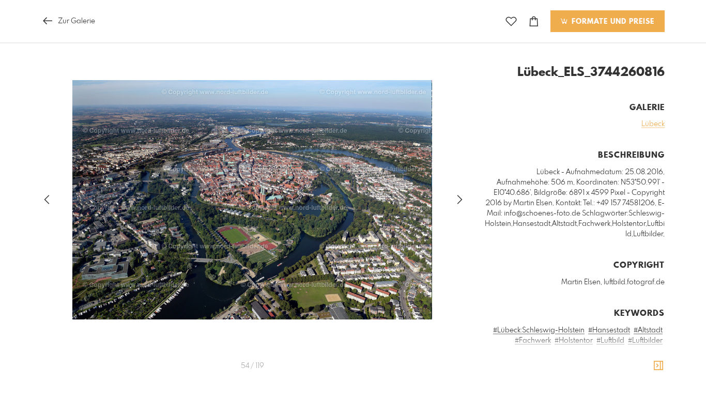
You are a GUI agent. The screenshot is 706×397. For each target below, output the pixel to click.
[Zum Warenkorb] (534, 21)
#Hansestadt (609, 330)
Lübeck (653, 124)
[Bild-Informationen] (658, 366)
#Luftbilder (645, 340)
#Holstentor (574, 340)
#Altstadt (648, 330)
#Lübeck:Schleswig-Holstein (539, 330)
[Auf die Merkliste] (511, 21)
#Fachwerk (533, 340)
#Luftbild (610, 340)
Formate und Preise (611, 21)
